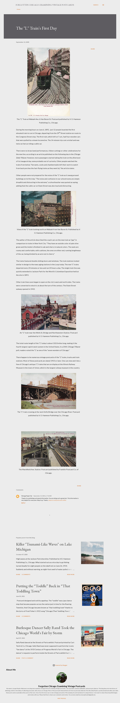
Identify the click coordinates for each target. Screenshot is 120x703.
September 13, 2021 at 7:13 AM (42, 496)
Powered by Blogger (61, 665)
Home (18, 9)
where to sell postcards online (57, 500)
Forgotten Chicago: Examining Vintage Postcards (45, 5)
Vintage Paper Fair (26, 496)
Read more (70, 574)
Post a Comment (27, 658)
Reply (23, 503)
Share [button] (93, 49)
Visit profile (61, 698)
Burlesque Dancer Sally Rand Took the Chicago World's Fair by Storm (45, 630)
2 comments (26, 574)
